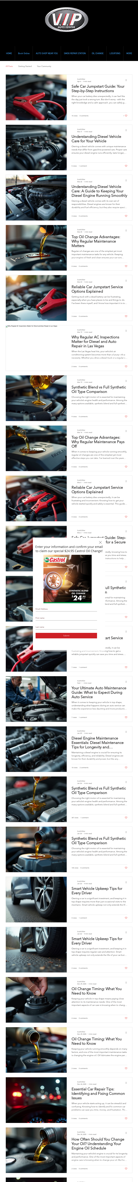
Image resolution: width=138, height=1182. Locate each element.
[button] (100, 542)
